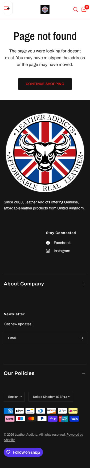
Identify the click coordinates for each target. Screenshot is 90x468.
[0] (83, 9)
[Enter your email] (81, 338)
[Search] (76, 9)
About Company (24, 283)
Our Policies (19, 373)
